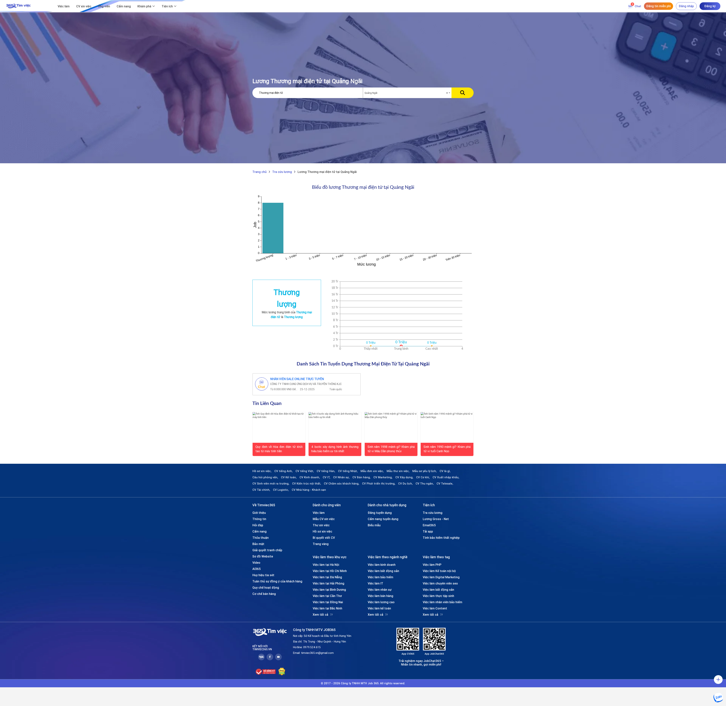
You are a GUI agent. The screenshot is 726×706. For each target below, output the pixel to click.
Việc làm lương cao (381, 602)
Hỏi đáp (257, 525)
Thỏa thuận (260, 537)
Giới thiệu (259, 512)
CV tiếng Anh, (283, 471)
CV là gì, (445, 471)
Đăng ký (710, 6)
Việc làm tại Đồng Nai (328, 602)
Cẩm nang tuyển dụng (383, 519)
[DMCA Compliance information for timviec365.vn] (281, 671)
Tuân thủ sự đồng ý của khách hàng (277, 581)
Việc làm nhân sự (380, 589)
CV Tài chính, (261, 490)
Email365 (429, 525)
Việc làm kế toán (379, 608)
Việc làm (64, 6)
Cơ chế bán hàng (264, 593)
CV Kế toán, (289, 477)
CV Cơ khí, (423, 477)
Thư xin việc (321, 525)
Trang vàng (321, 544)
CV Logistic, (281, 490)
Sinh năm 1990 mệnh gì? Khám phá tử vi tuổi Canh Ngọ (447, 448)
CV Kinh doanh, (309, 477)
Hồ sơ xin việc (322, 531)
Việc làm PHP (432, 564)
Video (256, 562)
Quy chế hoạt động (265, 587)
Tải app (428, 531)
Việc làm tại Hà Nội (326, 564)
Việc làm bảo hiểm (380, 577)
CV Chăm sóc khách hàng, (341, 483)
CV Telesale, (445, 483)
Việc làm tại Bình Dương (329, 589)
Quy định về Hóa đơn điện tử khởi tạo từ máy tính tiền (278, 448)
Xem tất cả (320, 614)
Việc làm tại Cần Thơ (327, 596)
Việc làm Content (435, 608)
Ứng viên (104, 6)
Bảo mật (258, 544)
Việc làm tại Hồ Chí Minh (330, 571)
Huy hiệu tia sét (263, 575)
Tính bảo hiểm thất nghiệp (441, 537)
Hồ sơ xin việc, (261, 471)
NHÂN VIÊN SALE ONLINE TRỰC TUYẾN (297, 379)
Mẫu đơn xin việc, (372, 471)
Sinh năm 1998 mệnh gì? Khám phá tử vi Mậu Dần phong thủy (391, 448)
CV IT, (326, 477)
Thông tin (259, 519)
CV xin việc (83, 6)
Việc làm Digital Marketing (441, 577)
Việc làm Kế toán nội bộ (439, 571)
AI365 (256, 569)
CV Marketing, (382, 477)
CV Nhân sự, (341, 477)
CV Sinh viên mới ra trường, (270, 483)
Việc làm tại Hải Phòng (328, 583)
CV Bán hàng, (361, 477)
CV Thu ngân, (425, 483)
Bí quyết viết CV (324, 537)
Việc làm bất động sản (383, 571)
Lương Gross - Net (436, 519)
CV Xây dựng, (404, 477)
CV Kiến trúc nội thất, (306, 483)
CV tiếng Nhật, (348, 471)
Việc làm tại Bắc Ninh (327, 608)
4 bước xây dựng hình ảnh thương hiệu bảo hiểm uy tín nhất (334, 448)
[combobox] (407, 93)
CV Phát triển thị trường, (378, 483)
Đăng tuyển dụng (380, 512)
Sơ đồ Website (262, 556)
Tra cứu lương (432, 512)
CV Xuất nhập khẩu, (446, 477)
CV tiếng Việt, (305, 471)
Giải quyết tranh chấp (267, 550)
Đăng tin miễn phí (658, 6)
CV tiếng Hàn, (326, 471)
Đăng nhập (686, 6)
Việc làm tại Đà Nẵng (327, 577)
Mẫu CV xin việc (324, 519)
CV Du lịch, (405, 483)
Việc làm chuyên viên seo (440, 583)
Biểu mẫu (374, 525)
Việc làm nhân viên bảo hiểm (442, 602)
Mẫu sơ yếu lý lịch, (424, 471)
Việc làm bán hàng (380, 596)
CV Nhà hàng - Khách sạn (309, 490)
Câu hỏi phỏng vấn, (265, 477)
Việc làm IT (375, 583)
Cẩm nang (124, 6)
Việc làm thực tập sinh (438, 596)
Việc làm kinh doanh (382, 564)
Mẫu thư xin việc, (398, 471)
